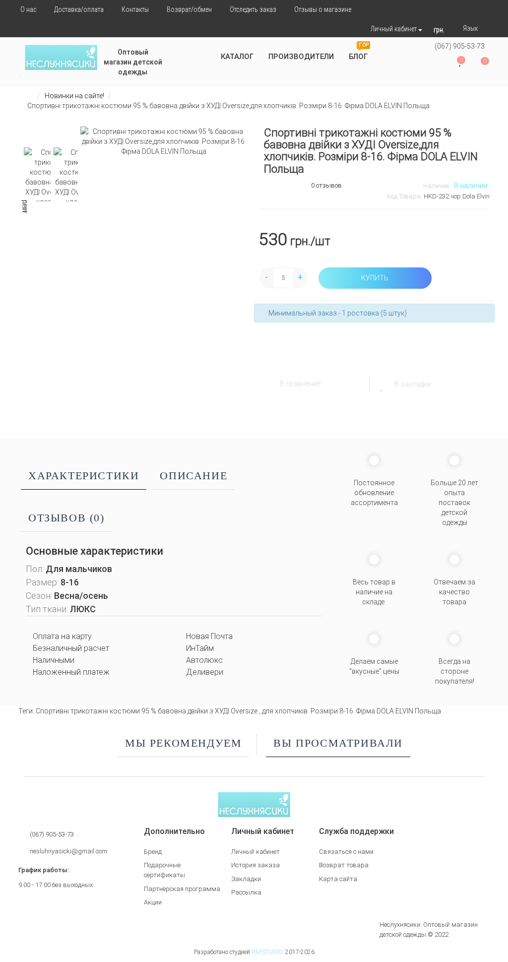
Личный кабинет (255, 851)
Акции (153, 902)
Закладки (246, 879)
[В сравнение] (268, 383)
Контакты (135, 9)
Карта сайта (338, 879)
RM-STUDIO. (268, 952)
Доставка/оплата (79, 9)
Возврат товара (344, 865)
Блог (359, 53)
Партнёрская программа (182, 889)
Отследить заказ (253, 9)
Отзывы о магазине (322, 9)
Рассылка (246, 892)
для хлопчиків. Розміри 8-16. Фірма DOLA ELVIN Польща (351, 711)
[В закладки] (382, 384)
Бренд (153, 851)
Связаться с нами (346, 851)
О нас (28, 9)
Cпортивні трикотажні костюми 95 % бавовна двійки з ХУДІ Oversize (147, 711)
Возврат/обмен (189, 9)
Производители (301, 56)
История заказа (255, 865)
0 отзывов (326, 185)
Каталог (237, 56)
